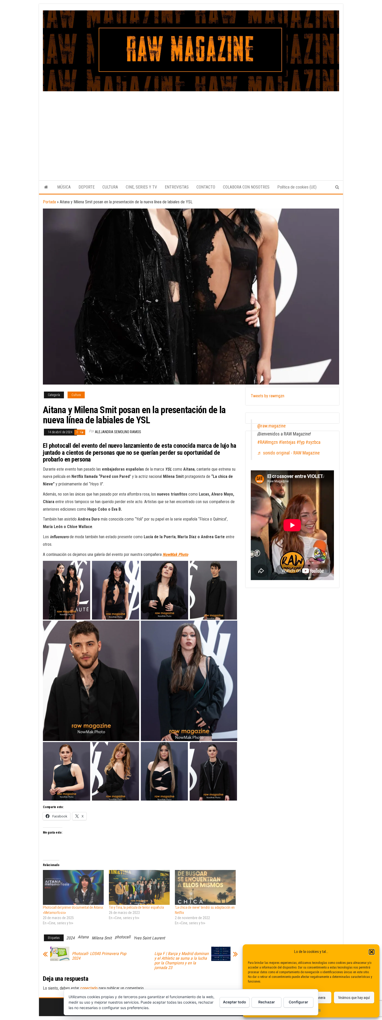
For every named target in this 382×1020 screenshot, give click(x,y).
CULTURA (110, 187)
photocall (122, 936)
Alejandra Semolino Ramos (118, 432)
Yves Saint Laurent (149, 937)
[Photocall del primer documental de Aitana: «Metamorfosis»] (73, 887)
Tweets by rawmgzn (267, 395)
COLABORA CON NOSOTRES (246, 187)
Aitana (83, 936)
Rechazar (266, 1002)
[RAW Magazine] (46, 187)
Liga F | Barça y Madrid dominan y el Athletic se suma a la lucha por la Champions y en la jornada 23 (181, 960)
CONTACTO (205, 187)
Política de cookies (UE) (297, 187)
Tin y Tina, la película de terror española (136, 907)
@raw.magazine (271, 425)
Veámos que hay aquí (354, 997)
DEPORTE (86, 187)
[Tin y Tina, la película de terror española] (139, 887)
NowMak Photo (175, 554)
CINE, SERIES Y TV (141, 187)
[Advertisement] (191, 130)
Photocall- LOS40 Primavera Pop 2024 (99, 956)
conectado (89, 988)
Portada (49, 201)
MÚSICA (64, 187)
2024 (70, 937)
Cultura (76, 395)
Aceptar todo (234, 1002)
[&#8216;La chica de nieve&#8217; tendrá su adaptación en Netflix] (205, 887)
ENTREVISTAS (177, 187)
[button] (371, 951)
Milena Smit (102, 937)
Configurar (298, 1002)
